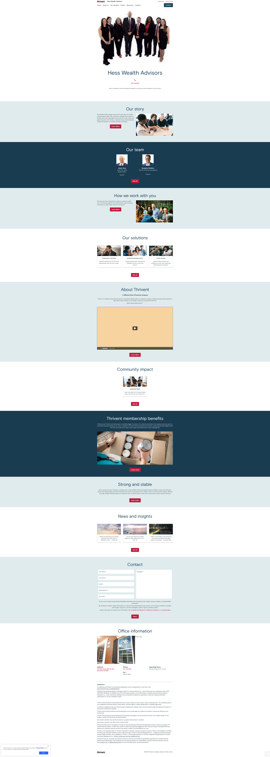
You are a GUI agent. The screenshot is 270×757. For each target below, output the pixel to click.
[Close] (48, 746)
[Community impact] (135, 386)
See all (135, 181)
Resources (130, 5)
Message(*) (140, 571)
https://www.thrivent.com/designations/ (108, 688)
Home (99, 5)
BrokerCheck (169, 1)
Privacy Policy (40, 748)
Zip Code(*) (102, 596)
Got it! (43, 752)
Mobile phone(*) (103, 590)
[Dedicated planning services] (135, 256)
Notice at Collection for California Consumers (145, 610)
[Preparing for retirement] (109, 256)
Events (123, 5)
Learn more (135, 470)
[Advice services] (161, 256)
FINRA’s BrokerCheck (115, 742)
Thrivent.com (103, 742)
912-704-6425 (135, 83)
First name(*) (102, 571)
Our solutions (114, 5)
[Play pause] (99, 348)
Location (138, 5)
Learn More (116, 126)
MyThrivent (161, 1)
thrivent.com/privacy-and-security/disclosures (127, 736)
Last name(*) (102, 578)
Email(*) (101, 584)
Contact (168, 5)
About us (106, 5)
